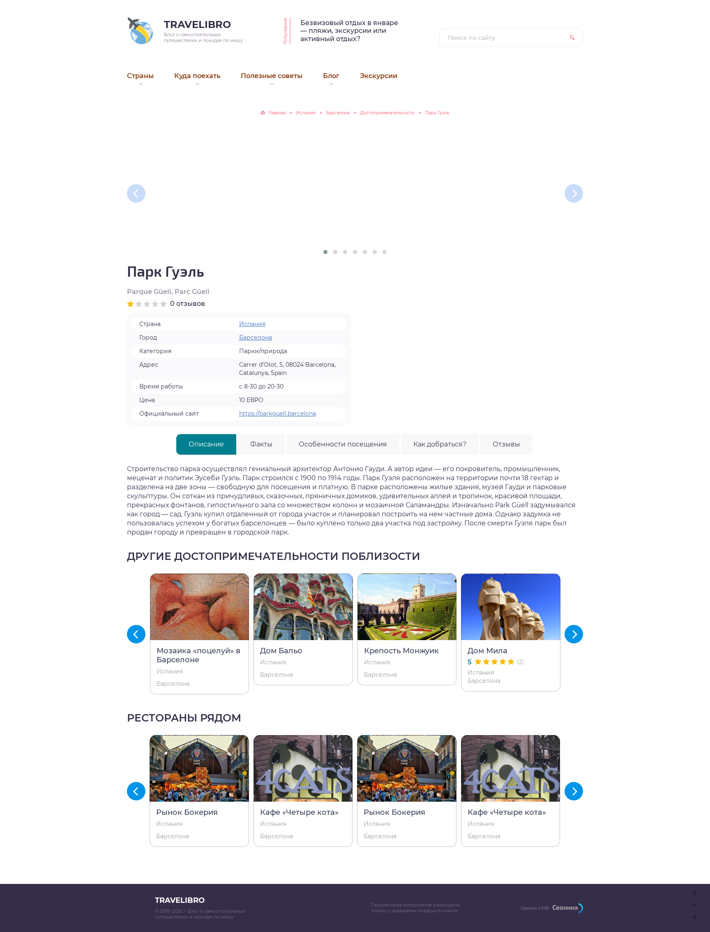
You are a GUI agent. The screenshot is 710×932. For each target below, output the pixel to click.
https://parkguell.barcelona (277, 413)
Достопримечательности (387, 113)
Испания (306, 113)
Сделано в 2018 (535, 908)
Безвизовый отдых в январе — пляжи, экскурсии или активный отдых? (349, 31)
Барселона (338, 113)
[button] (325, 252)
